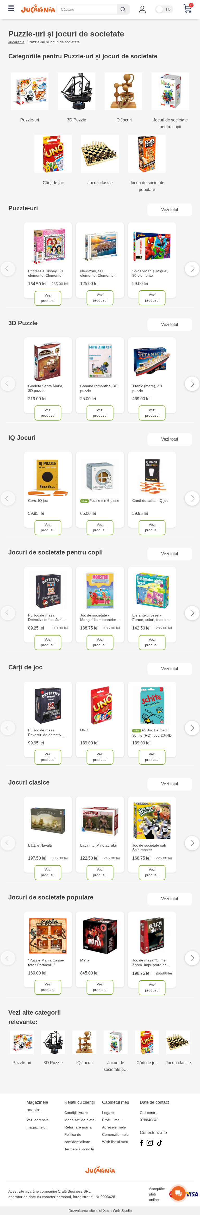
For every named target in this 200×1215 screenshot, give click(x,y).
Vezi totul (169, 209)
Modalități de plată (79, 1120)
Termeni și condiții (79, 1149)
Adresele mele (114, 1127)
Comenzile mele (115, 1134)
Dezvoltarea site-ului (85, 1210)
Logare (108, 1113)
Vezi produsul (48, 298)
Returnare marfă (78, 1127)
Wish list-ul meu (115, 1142)
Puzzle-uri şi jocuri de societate (54, 42)
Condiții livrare (76, 1113)
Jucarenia (16, 42)
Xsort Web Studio (117, 1210)
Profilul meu (112, 1120)
